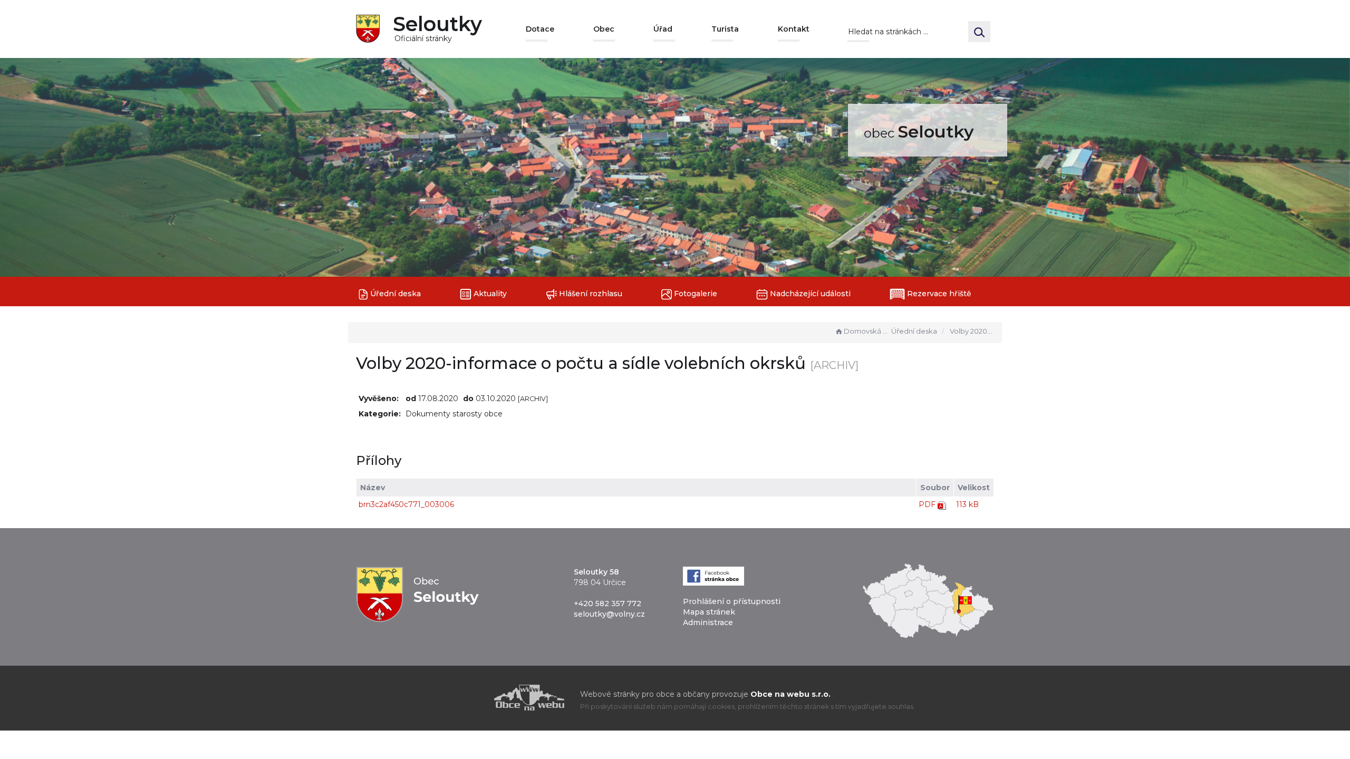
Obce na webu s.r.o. (790, 694)
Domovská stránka (866, 331)
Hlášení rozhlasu (589, 293)
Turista (725, 29)
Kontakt (793, 29)
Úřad (662, 29)
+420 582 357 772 (607, 603)
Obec (603, 29)
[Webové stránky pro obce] (469, 698)
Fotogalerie (694, 293)
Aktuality (489, 293)
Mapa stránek (709, 612)
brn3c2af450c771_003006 (406, 504)
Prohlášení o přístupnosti (731, 601)
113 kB (967, 504)
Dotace (540, 29)
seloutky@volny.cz (609, 614)
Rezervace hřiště (938, 293)
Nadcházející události (809, 293)
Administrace (708, 622)
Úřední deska (394, 293)
